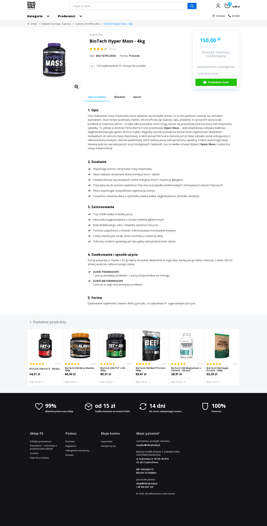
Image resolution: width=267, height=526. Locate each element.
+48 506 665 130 (144, 486)
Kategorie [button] (35, 16)
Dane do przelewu (39, 457)
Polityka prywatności (41, 441)
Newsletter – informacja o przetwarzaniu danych (43, 447)
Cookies (34, 453)
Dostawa (70, 441)
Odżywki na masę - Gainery (56, 23)
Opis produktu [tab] (97, 97)
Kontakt (69, 455)
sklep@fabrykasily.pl (146, 483)
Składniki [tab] (119, 97)
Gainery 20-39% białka (87, 23)
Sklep (34, 23)
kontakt (236, 15)
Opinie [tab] (137, 97)
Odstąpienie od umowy (77, 450)
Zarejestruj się (108, 446)
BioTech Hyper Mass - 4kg (118, 23)
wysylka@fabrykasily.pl (148, 445)
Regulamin (70, 446)
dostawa (220, 15)
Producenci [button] (66, 16)
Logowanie (106, 441)
